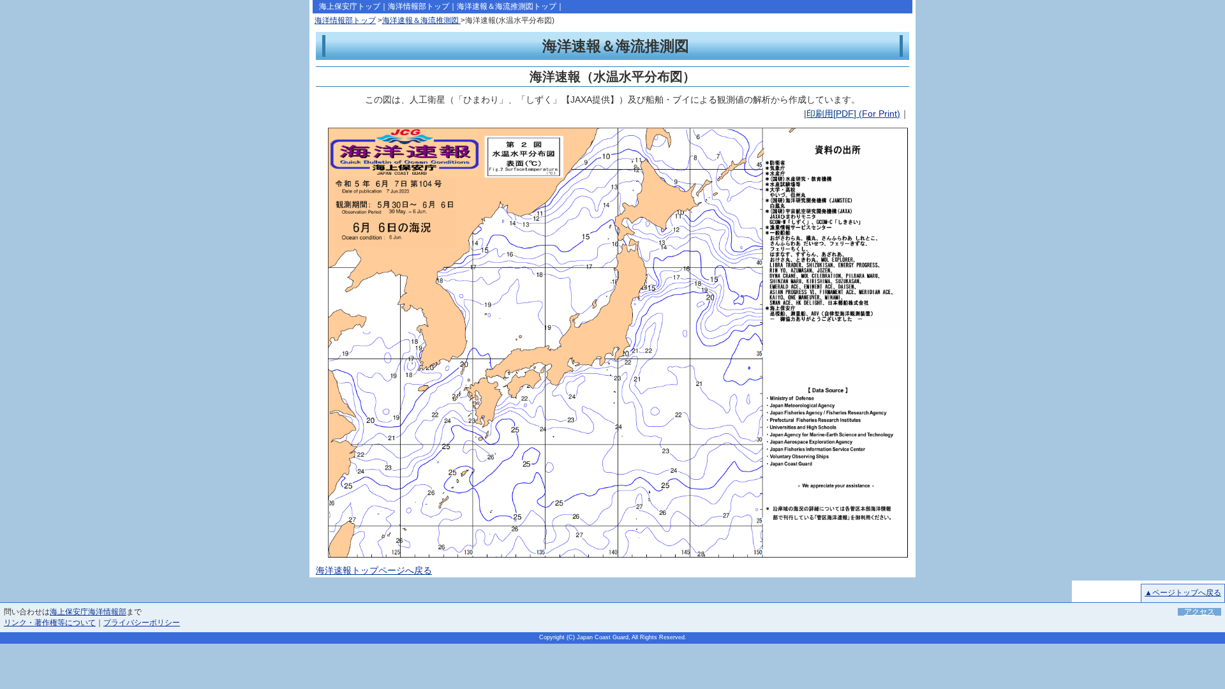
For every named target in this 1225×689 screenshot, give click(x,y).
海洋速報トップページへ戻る (374, 570)
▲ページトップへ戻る (1183, 592)
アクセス (1199, 612)
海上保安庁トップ (349, 6)
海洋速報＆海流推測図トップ (506, 6)
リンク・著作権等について (50, 622)
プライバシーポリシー (141, 622)
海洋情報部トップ (418, 6)
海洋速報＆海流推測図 (421, 20)
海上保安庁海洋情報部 (88, 612)
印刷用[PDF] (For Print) (853, 113)
